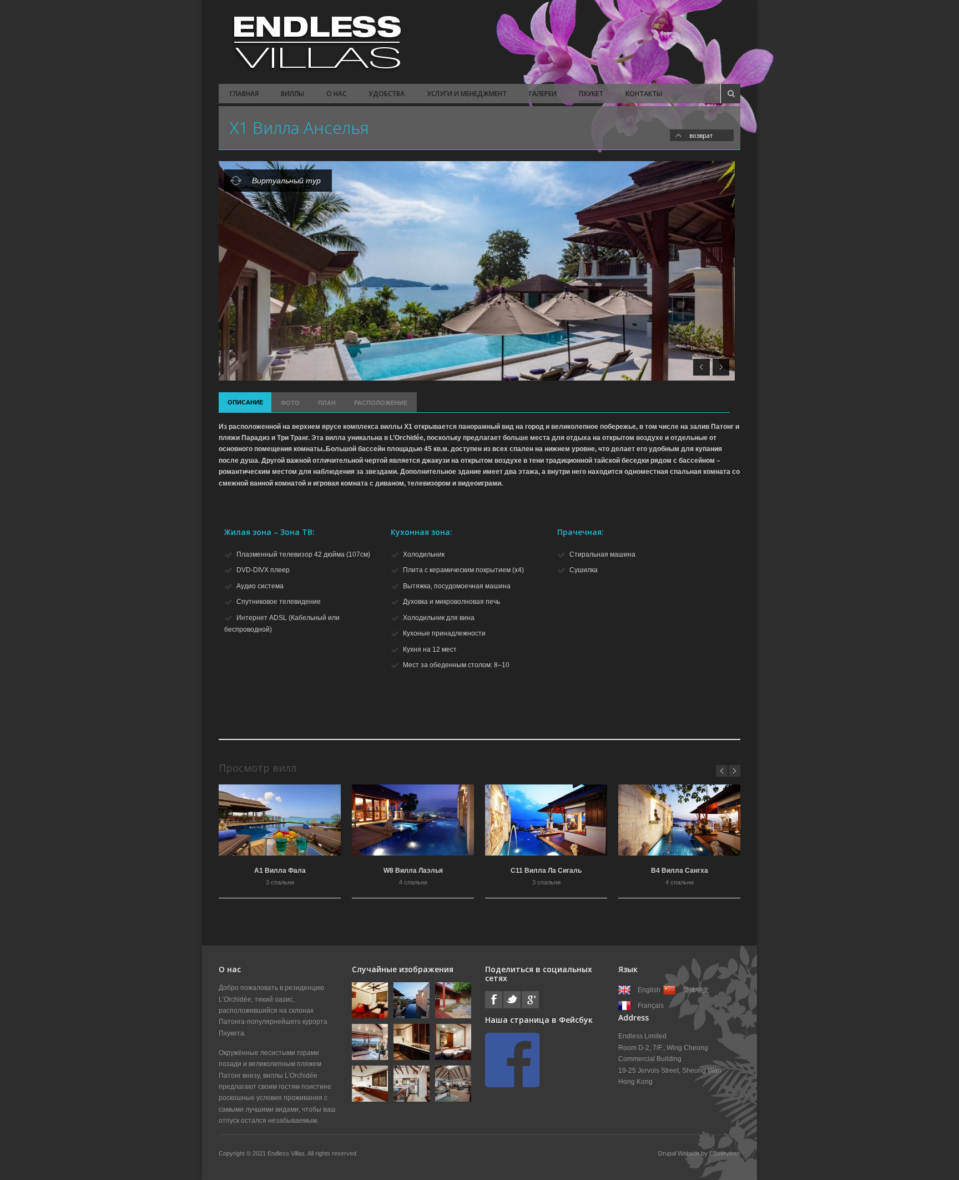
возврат (701, 135)
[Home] (316, 42)
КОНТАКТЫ (643, 93)
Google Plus (530, 999)
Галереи (543, 93)
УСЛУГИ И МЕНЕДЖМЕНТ (467, 93)
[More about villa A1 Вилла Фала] (280, 819)
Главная (244, 93)
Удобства (387, 93)
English (649, 990)
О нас (336, 93)
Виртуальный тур (286, 180)
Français (651, 1005)
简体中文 (696, 990)
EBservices (724, 1153)
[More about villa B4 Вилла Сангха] (679, 819)
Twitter (512, 999)
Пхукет (591, 93)
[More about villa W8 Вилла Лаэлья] (413, 819)
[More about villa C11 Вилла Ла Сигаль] (546, 819)
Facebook (493, 999)
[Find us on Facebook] (512, 1085)
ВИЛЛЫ (292, 93)
